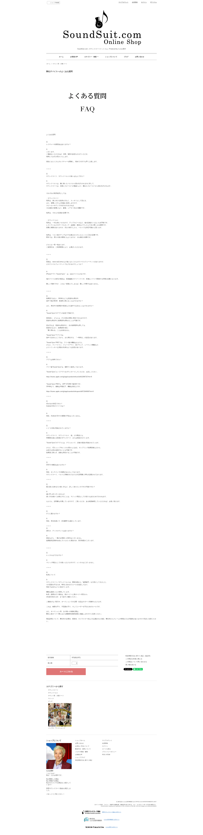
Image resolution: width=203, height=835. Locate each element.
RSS (103, 754)
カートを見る (106, 749)
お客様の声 (74, 57)
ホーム (61, 57)
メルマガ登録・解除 (81, 752)
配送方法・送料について (83, 749)
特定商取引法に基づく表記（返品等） (138, 656)
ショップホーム (80, 740)
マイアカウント (123, 2)
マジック (51, 698)
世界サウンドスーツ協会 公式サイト (111, 812)
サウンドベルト (53, 693)
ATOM (108, 754)
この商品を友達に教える (133, 659)
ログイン (144, 2)
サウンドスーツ (53, 690)
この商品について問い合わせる (136, 662)
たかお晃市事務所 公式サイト (111, 819)
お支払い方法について (82, 746)
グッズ (50, 701)
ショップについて (111, 57)
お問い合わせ (139, 57)
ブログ (126, 57)
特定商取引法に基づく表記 (83, 760)
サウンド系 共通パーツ (60, 63)
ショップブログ (80, 757)
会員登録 (135, 2)
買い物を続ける (130, 665)
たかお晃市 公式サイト (112, 827)
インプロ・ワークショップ (56, 728)
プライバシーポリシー (109, 752)
